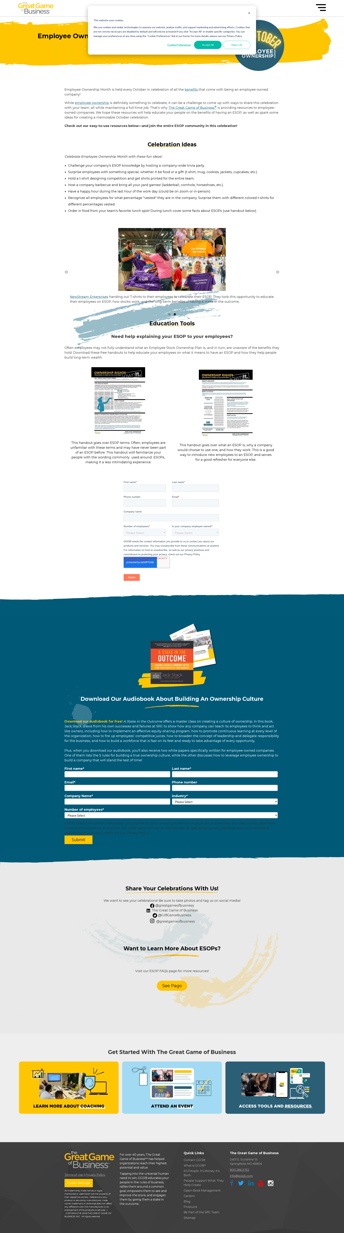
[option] (172, 268)
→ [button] (278, 272)
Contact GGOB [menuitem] (194, 1160)
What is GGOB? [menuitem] (195, 1165)
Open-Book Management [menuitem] (202, 1190)
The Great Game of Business (192, 108)
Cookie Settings (79, 1183)
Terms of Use (73, 1175)
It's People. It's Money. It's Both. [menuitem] (201, 1173)
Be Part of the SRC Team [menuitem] (201, 1212)
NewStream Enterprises (89, 297)
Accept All (208, 44)
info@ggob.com (241, 1176)
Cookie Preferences (179, 44)
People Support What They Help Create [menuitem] (204, 1183)
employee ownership (92, 103)
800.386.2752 (239, 1170)
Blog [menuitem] (187, 1201)
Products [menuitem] (190, 1207)
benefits (191, 90)
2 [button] (174, 314)
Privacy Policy (95, 1175)
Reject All (236, 44)
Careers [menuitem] (189, 1196)
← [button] (66, 272)
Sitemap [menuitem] (189, 1218)
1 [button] (169, 314)
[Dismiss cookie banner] (249, 13)
